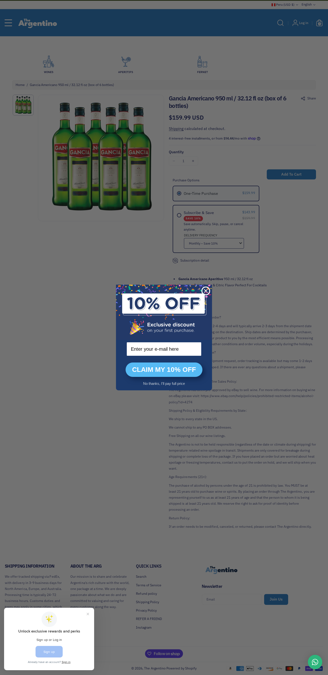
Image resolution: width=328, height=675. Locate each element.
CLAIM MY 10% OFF (164, 369)
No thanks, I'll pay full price (164, 383)
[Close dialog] (206, 291)
